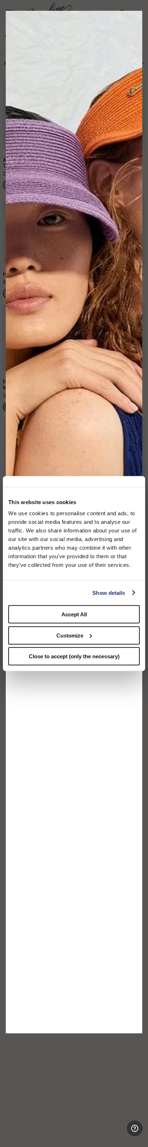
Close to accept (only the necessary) (74, 656)
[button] (134, 18)
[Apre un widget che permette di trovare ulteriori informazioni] (113, 1134)
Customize (69, 635)
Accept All (74, 614)
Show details (108, 592)
